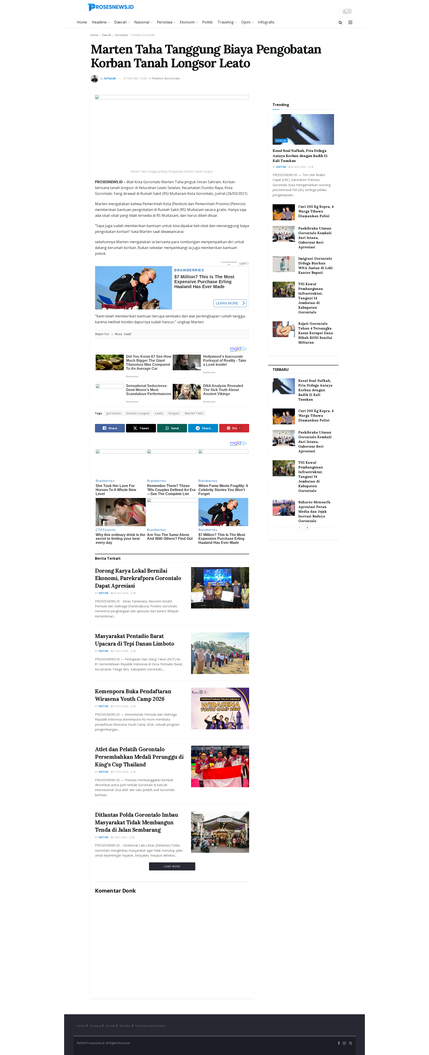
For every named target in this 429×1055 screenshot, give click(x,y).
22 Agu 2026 (298, 166)
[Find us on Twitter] (350, 1043)
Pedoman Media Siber (150, 1026)
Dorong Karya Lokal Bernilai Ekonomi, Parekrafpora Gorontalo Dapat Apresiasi (138, 578)
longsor (174, 413)
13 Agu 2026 (120, 706)
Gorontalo (121, 35)
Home (82, 22)
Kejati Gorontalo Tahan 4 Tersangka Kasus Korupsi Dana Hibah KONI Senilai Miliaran (315, 333)
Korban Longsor (138, 413)
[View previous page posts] (299, 527)
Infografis (266, 22)
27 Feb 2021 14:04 (135, 78)
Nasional (141, 22)
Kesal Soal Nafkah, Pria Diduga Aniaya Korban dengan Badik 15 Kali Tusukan (300, 155)
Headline (99, 22)
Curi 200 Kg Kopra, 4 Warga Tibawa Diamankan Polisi (316, 211)
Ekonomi (187, 22)
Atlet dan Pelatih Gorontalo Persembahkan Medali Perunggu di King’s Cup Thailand (139, 757)
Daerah (120, 22)
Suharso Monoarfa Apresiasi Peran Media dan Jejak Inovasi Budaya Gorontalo (314, 511)
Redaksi (125, 1026)
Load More (172, 866)
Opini (245, 22)
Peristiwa (164, 22)
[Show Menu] (350, 22)
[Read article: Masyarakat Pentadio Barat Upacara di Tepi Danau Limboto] (220, 653)
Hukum (281, 140)
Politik (207, 22)
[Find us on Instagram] (344, 1043)
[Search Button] (340, 22)
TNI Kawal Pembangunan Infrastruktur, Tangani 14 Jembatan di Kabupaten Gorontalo (310, 298)
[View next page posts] (307, 527)
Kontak (110, 1026)
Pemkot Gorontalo (143, 35)
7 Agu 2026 (120, 837)
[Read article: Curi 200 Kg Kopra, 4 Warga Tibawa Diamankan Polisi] (284, 212)
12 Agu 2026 (120, 771)
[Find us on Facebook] (339, 1043)
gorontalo (113, 413)
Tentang (95, 1026)
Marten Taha (194, 413)
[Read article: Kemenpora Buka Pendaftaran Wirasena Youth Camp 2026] (220, 708)
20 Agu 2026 (120, 593)
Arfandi (110, 78)
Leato (159, 413)
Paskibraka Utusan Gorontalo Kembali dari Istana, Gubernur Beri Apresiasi (315, 237)
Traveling (226, 22)
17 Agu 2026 (120, 651)
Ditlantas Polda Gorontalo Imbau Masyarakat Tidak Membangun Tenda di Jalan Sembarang (136, 822)
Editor (103, 593)
